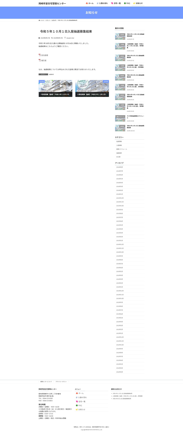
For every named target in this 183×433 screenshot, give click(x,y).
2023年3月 (119, 325)
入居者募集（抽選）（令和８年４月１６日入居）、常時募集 (135, 106)
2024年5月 (119, 271)
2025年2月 (119, 236)
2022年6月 (119, 360)
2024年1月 (119, 287)
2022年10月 (120, 345)
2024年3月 (119, 279)
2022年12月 (120, 337)
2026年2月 (119, 190)
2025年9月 (119, 209)
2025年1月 (119, 240)
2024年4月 (119, 275)
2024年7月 (119, 264)
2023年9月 (119, 302)
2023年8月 (119, 306)
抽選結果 (51, 74)
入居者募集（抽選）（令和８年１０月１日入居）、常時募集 (135, 45)
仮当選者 (44, 55)
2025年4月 (119, 229)
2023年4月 (119, 321)
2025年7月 (119, 217)
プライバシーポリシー (61, 381)
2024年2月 (119, 283)
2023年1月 (119, 333)
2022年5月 (119, 364)
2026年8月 (119, 167)
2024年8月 (119, 260)
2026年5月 (119, 179)
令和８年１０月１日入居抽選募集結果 (122, 393)
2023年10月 (120, 298)
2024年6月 (119, 267)
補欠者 (43, 60)
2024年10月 (120, 252)
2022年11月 (120, 341)
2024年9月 (119, 256)
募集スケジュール (121, 149)
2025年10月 (120, 206)
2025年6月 (119, 221)
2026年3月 (119, 186)
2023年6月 (119, 314)
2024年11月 (120, 248)
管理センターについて (46, 381)
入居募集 (119, 145)
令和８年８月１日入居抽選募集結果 (122, 398)
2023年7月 (119, 310)
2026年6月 (119, 175)
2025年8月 (119, 213)
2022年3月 (119, 372)
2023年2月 (119, 329)
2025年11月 (120, 202)
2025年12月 (120, 198)
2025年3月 (119, 233)
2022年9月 (119, 349)
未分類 (118, 157)
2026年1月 (119, 194)
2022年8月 (119, 352)
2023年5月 (119, 318)
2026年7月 (119, 171)
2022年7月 (119, 356)
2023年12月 (120, 291)
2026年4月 (119, 182)
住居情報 (119, 141)
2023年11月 (120, 294)
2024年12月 (120, 244)
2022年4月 (119, 368)
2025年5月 (119, 225)
